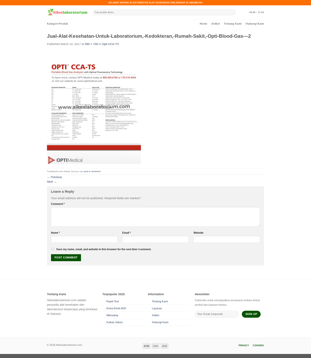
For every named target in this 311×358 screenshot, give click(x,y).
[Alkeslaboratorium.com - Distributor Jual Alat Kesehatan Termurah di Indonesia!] (67, 12)
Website (198, 232)
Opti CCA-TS (110, 44)
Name (55, 232)
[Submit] (232, 12)
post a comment (92, 171)
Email (126, 232)
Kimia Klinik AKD (116, 308)
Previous (54, 177)
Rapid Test (112, 301)
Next (52, 181)
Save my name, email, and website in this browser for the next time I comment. (103, 249)
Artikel (215, 23)
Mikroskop (112, 315)
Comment (58, 204)
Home (203, 23)
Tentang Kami (233, 23)
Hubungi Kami (255, 23)
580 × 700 (91, 44)
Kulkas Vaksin (114, 322)
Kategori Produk (57, 23)
